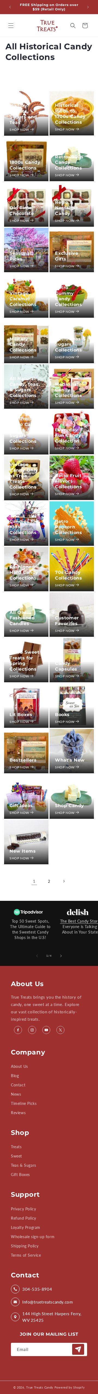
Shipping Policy (25, 1246)
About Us (19, 1066)
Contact (18, 1085)
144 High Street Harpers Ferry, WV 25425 (51, 1317)
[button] (11, 26)
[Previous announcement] (10, 7)
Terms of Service (26, 1255)
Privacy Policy (23, 1209)
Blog (15, 1075)
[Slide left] (37, 956)
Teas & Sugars (23, 1165)
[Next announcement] (88, 7)
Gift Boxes (20, 1174)
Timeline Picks (23, 1103)
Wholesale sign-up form (32, 1236)
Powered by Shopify (69, 1387)
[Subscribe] (78, 1349)
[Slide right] (61, 956)
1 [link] (34, 881)
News (16, 1094)
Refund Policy (23, 1218)
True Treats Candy (39, 1387)
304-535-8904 (37, 1289)
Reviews (18, 1112)
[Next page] (64, 881)
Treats (16, 1146)
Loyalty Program (25, 1227)
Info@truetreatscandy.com (47, 1301)
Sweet (16, 1156)
